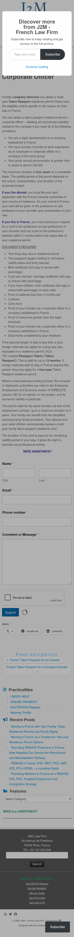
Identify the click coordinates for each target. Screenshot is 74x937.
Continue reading (37, 67)
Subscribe (52, 54)
